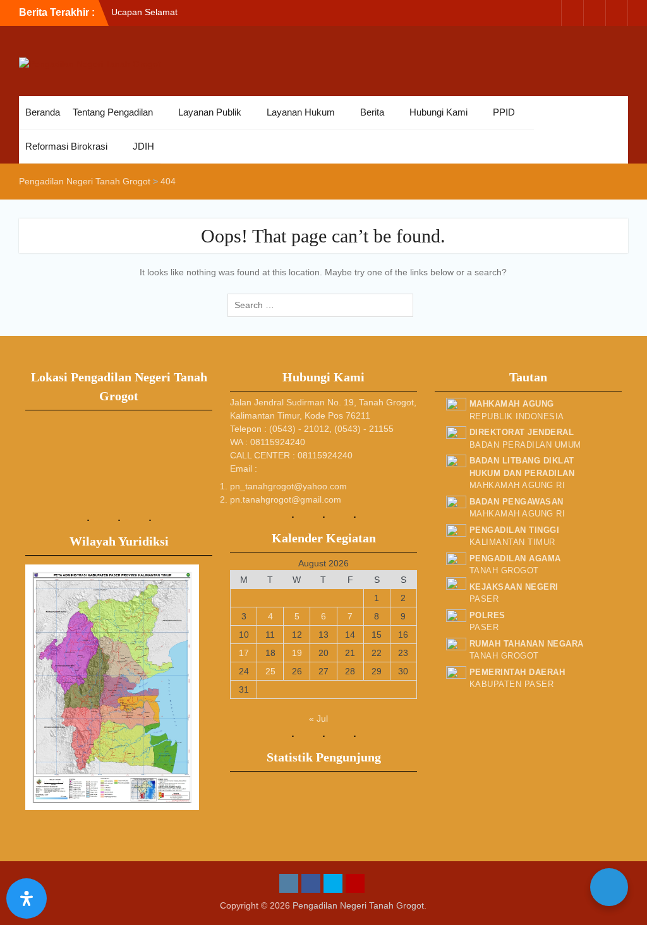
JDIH (143, 146)
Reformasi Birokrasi (66, 146)
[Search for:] (323, 305)
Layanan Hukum (301, 112)
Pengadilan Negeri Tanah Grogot (358, 905)
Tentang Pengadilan (113, 112)
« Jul (318, 718)
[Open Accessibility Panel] (26, 898)
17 (244, 653)
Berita (372, 112)
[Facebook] (572, 13)
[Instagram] (550, 13)
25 (270, 671)
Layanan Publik (209, 112)
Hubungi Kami (438, 112)
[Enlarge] (182, 581)
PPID (504, 112)
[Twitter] (594, 13)
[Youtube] (616, 13)
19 (297, 653)
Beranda (42, 112)
